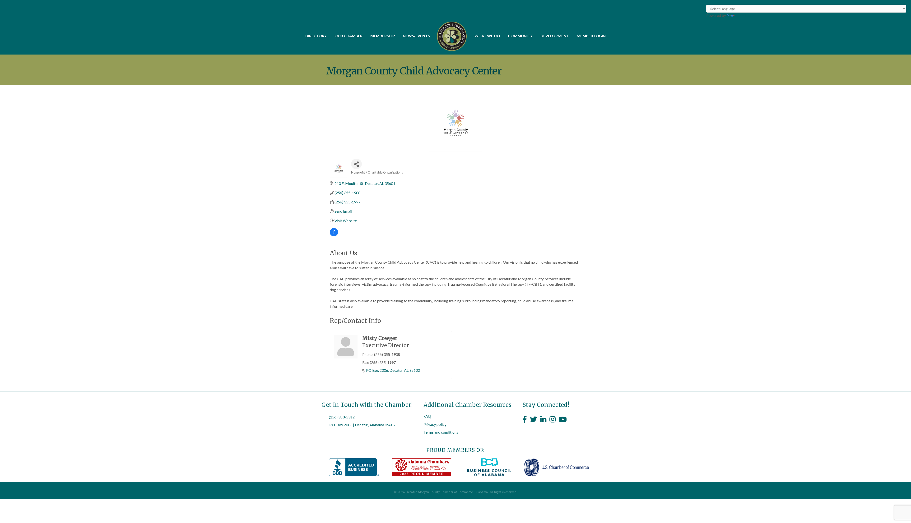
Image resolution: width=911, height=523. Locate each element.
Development (554, 35)
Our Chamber (349, 35)
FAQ (427, 416)
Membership (382, 35)
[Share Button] (356, 164)
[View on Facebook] (334, 235)
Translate (743, 15)
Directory (316, 35)
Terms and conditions (440, 432)
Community (520, 35)
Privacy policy (434, 424)
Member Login (591, 35)
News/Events (416, 35)
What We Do (487, 35)
